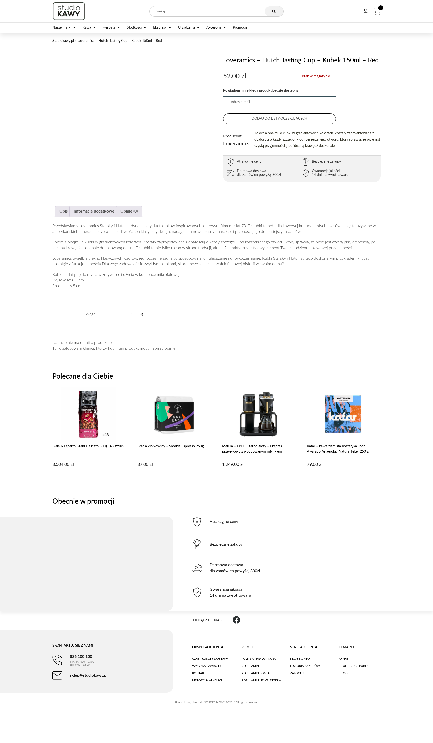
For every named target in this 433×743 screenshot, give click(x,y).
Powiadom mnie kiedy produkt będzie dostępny (261, 90)
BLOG (343, 673)
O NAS (344, 658)
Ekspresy (160, 27)
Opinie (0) (129, 211)
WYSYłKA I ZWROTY (206, 665)
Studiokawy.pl (63, 41)
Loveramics (236, 140)
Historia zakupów (305, 665)
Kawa (87, 27)
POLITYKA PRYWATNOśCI (259, 658)
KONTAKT (199, 673)
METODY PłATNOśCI (207, 680)
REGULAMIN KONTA (255, 673)
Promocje (240, 27)
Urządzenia (186, 27)
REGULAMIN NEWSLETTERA (261, 680)
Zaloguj (297, 673)
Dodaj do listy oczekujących (279, 118)
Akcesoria (213, 27)
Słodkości (134, 27)
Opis (63, 211)
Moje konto (300, 658)
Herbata (109, 27)
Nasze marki (61, 27)
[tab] (63, 211)
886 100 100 (82, 660)
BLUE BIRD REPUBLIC (354, 665)
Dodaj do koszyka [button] (88, 477)
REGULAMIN (250, 665)
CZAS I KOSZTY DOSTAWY (210, 658)
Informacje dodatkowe (94, 211)
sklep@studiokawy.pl (88, 675)
